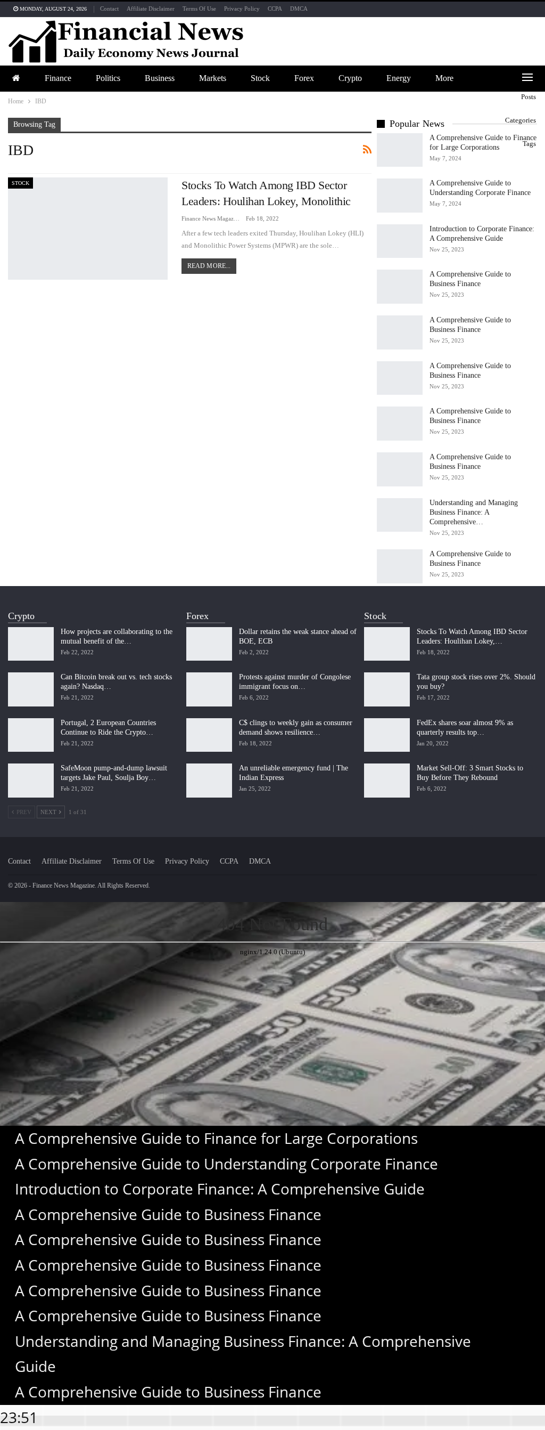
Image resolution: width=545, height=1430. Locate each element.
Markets (212, 78)
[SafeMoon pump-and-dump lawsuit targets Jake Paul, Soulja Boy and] (31, 780)
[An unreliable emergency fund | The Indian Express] (209, 780)
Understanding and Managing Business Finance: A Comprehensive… (474, 512)
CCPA (275, 8)
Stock (260, 78)
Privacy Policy (242, 8)
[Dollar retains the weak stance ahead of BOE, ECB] (209, 644)
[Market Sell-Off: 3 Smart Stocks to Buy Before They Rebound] (387, 780)
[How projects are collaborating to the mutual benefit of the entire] (31, 644)
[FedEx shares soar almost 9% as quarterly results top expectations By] (387, 735)
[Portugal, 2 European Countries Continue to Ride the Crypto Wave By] (31, 735)
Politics (108, 78)
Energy (398, 78)
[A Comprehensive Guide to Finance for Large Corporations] (400, 150)
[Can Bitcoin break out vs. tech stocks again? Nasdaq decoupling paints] (31, 689)
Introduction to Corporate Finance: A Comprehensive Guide (220, 1189)
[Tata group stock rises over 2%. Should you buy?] (387, 689)
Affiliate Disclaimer (151, 8)
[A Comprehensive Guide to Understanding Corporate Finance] (400, 195)
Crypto (350, 78)
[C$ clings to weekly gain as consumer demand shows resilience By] (209, 735)
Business (160, 78)
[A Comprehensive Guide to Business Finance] (400, 287)
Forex (304, 78)
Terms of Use (199, 8)
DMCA (299, 8)
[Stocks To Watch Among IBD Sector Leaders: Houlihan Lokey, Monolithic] (88, 228)
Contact (109, 8)
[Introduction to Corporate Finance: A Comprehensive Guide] (400, 241)
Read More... (208, 266)
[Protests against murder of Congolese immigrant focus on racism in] (209, 689)
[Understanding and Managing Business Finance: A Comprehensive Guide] (400, 515)
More (444, 78)
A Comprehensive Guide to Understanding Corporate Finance (226, 1163)
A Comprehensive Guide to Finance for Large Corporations (216, 1138)
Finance (58, 78)
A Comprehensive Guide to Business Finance (168, 1214)
